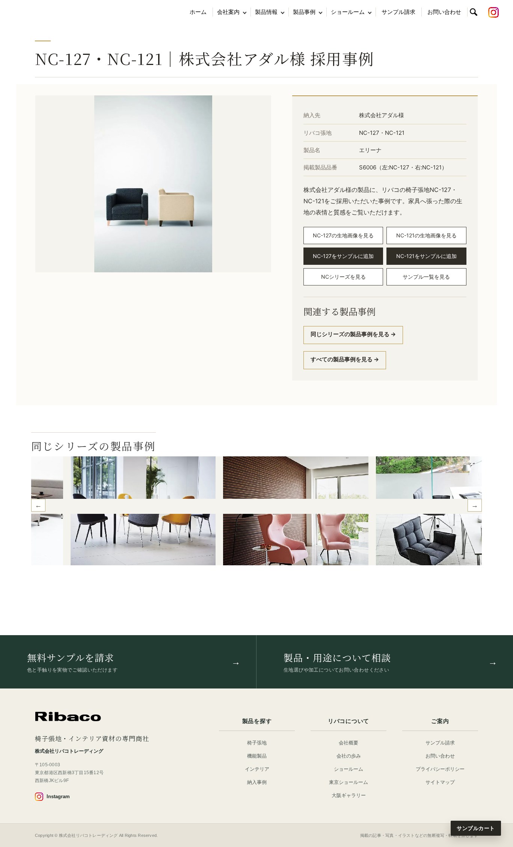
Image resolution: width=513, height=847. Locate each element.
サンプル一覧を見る (426, 276)
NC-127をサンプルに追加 (343, 256)
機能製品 (257, 756)
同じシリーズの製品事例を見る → (353, 334)
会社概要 (348, 743)
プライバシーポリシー (440, 769)
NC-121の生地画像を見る (426, 235)
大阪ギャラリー (349, 795)
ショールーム (348, 11)
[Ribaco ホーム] (68, 717)
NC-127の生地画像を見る (343, 235)
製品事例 (304, 11)
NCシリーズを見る (343, 276)
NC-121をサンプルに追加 (426, 256)
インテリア (257, 769)
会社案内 (228, 11)
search (473, 12)
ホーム (198, 11)
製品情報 (266, 11)
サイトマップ (440, 782)
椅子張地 (257, 743)
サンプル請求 (398, 11)
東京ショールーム (348, 782)
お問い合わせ (444, 11)
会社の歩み (348, 756)
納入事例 (257, 782)
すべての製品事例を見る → (345, 359)
